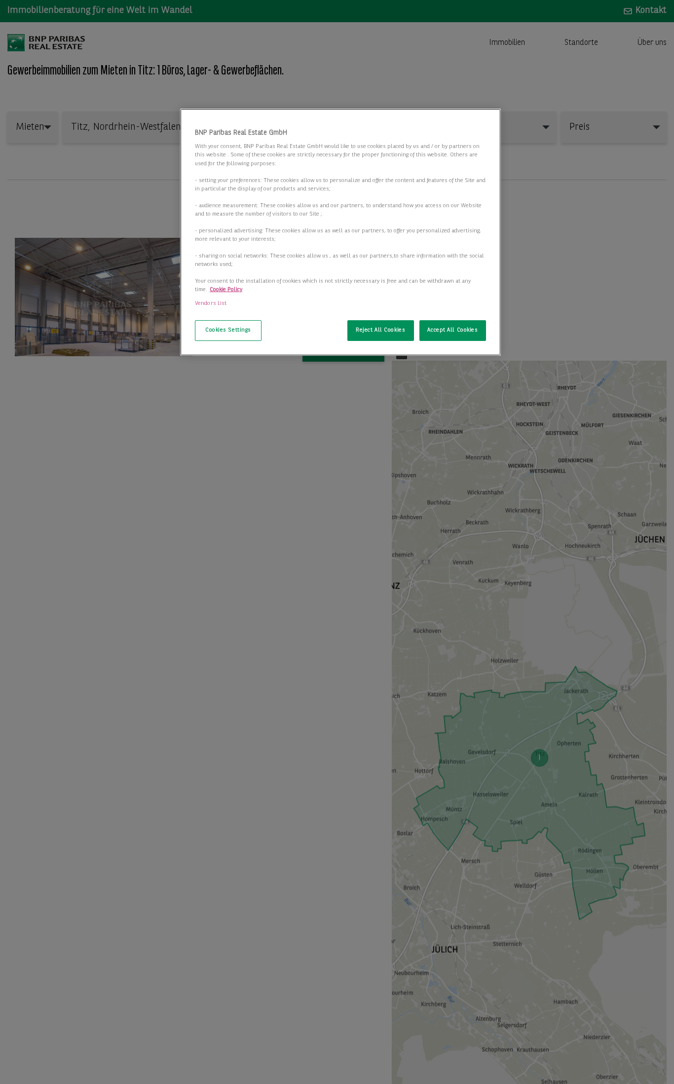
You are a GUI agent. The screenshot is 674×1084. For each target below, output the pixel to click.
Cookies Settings (228, 330)
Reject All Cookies (380, 330)
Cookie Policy (226, 290)
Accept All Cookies (452, 330)
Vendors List (210, 303)
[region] (340, 232)
